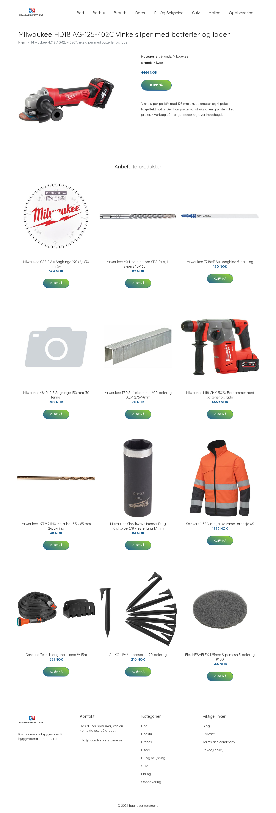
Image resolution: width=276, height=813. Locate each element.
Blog (206, 726)
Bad (80, 12)
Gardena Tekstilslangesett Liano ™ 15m (56, 655)
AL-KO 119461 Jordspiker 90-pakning (138, 655)
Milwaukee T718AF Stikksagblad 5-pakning (220, 262)
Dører (140, 12)
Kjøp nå (156, 85)
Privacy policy (213, 750)
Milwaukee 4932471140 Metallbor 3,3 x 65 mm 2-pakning (56, 526)
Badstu (99, 12)
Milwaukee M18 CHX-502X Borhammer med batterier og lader (220, 395)
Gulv (196, 12)
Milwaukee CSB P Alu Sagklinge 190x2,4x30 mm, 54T (56, 264)
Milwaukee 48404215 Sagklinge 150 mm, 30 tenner (56, 395)
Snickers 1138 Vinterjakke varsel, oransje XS (220, 524)
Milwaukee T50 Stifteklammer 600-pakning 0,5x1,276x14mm (138, 395)
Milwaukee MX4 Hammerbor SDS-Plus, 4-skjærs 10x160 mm (138, 264)
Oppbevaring (241, 12)
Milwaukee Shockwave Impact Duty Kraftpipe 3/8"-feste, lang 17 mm (138, 526)
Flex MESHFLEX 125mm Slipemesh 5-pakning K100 (220, 657)
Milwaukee (180, 56)
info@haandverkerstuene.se (101, 740)
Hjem (22, 42)
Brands (120, 12)
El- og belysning (168, 12)
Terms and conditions (219, 742)
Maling (214, 12)
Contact (209, 734)
